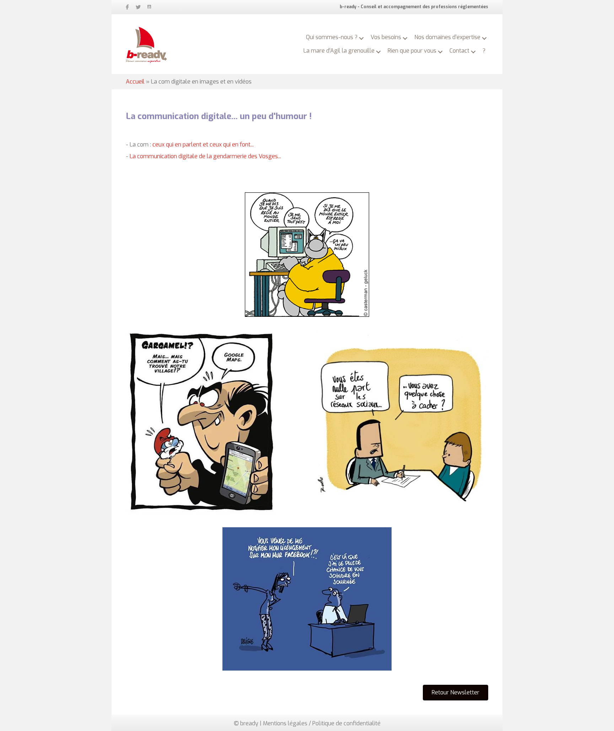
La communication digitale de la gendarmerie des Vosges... (205, 156)
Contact (459, 50)
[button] (361, 38)
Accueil (135, 81)
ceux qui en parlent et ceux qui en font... (203, 144)
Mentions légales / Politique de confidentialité (322, 723)
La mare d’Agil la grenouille (339, 50)
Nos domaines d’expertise (447, 37)
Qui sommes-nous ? (331, 37)
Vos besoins (386, 37)
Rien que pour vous (412, 50)
